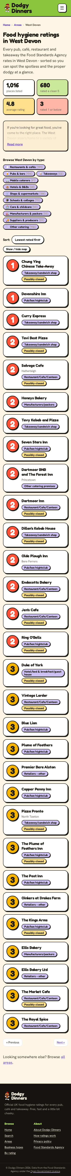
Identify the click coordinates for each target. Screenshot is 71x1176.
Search (9, 1136)
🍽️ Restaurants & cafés (24, 167)
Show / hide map (16, 249)
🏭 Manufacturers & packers (27, 213)
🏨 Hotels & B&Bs (20, 187)
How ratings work (45, 1136)
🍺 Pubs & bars (19, 173)
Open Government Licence (45, 1171)
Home (6, 25)
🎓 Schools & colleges (23, 200)
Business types (14, 1147)
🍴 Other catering (21, 227)
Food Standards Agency (49, 1147)
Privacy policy (42, 1141)
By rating (10, 1153)
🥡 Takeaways (51, 173)
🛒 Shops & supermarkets (25, 193)
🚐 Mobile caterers (20, 180)
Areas (18, 25)
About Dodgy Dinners (47, 1130)
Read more (15, 144)
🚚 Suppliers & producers (25, 220)
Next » (61, 1042)
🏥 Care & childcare (21, 207)
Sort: (6, 240)
